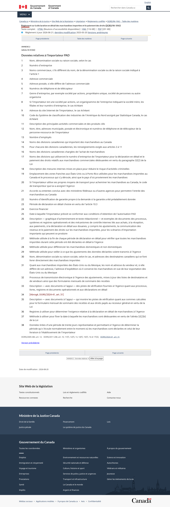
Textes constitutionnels (29, 392)
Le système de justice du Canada (77, 427)
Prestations (24, 479)
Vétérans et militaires (116, 468)
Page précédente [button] (42, 38)
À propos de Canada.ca (68, 501)
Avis (83, 501)
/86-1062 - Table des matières (122, 21)
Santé (21, 484)
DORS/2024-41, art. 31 (110, 337)
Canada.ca (23, 21)
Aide (109, 392)
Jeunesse (111, 473)
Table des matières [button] (84, 38)
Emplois (22, 457)
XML (84, 29)
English (148, 2)
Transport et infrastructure (75, 479)
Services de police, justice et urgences (79, 473)
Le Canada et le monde (73, 484)
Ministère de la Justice (40, 21)
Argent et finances (71, 490)
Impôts (22, 490)
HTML (40, 29)
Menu (26, 14)
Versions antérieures (98, 32)
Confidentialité (94, 501)
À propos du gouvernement (119, 448)
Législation (80, 21)
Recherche (67, 398)
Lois (108, 422)
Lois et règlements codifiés (75, 392)
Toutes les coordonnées (29, 448)
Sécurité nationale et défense (76, 463)
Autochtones (112, 463)
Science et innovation (116, 457)
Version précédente (30, 342)
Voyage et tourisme (27, 468)
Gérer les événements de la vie (120, 479)
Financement (68, 422)
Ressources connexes (28, 398)
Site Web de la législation (63, 21)
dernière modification (65, 32)
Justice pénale (25, 427)
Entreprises (24, 473)
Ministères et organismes (74, 448)
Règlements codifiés (96, 21)
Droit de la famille (27, 422)
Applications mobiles (45, 501)
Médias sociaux (25, 501)
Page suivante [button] (126, 38)
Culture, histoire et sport (74, 468)
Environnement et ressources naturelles (80, 457)
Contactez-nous (114, 398)
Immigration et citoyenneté (31, 463)
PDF (100, 29)
